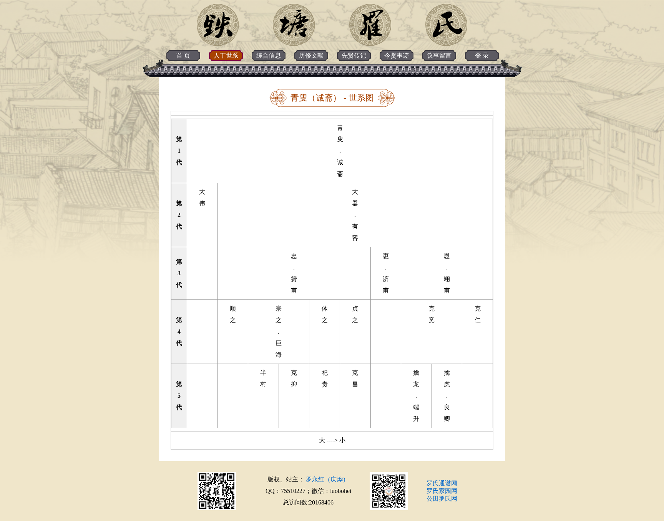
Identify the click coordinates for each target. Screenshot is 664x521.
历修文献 (311, 55)
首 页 (183, 55)
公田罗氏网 (442, 498)
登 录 (482, 55)
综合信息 (268, 55)
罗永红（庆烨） (327, 479)
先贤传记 (354, 55)
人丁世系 (226, 55)
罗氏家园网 (442, 491)
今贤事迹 (396, 55)
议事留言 (439, 55)
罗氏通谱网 (442, 483)
